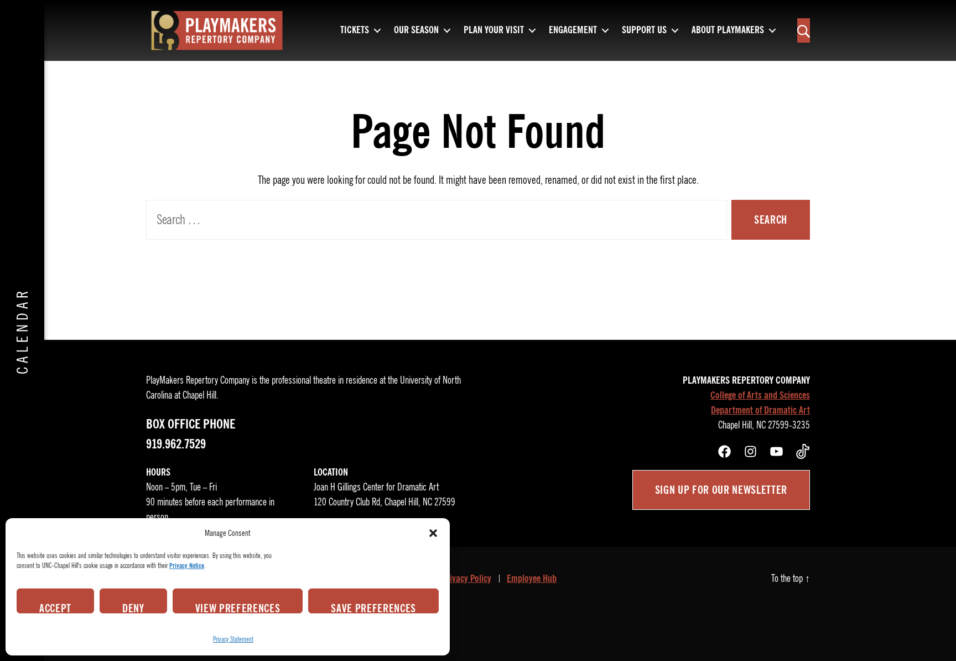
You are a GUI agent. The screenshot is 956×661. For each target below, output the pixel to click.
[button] (433, 533)
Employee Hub (532, 578)
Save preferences (373, 607)
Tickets (354, 30)
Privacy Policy (466, 578)
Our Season (416, 30)
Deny (133, 607)
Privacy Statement (233, 639)
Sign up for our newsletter (721, 490)
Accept (55, 607)
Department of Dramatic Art (760, 410)
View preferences (237, 607)
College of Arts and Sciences (760, 395)
